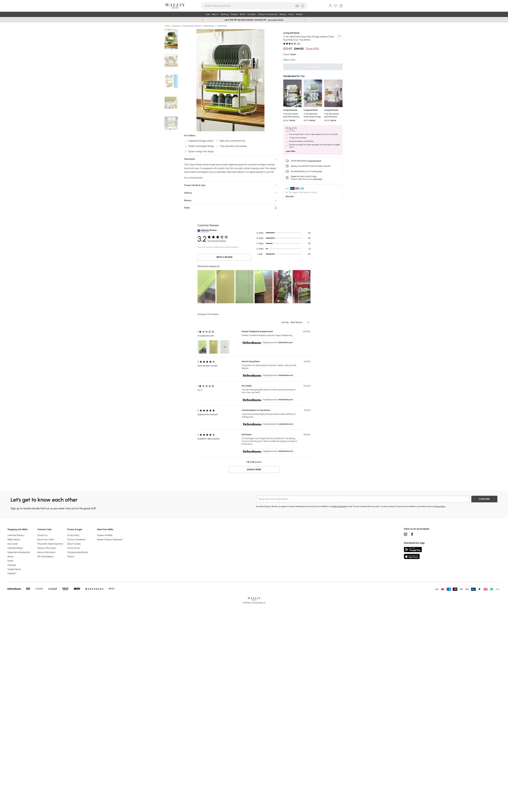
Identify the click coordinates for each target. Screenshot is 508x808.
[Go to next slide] (261, 80)
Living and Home (291, 33)
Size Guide (12, 543)
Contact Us (42, 535)
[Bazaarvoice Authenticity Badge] (207, 230)
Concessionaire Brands (77, 552)
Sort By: (285, 322)
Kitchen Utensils (209, 26)
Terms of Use (73, 548)
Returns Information (46, 552)
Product (70, 556)
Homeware (176, 26)
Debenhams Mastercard (18, 552)
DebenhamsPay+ (15, 548)
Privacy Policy (73, 535)
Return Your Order (45, 539)
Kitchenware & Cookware (192, 26)
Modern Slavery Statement (109, 539)
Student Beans (14, 569)
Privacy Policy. (440, 506)
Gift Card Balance (45, 556)
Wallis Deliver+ (14, 539)
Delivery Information (46, 548)
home (167, 26)
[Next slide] (305, 20)
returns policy (317, 179)
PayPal (10, 560)
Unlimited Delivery (15, 535)
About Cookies (74, 543)
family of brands (338, 506)
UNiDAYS (11, 573)
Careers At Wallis (104, 535)
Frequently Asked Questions (50, 543)
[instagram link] (405, 534)
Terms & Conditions (76, 539)
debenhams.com (285, 342)
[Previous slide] (202, 20)
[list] (230, 80)
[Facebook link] (412, 534)
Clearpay (11, 565)
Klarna (10, 556)
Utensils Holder (222, 26)
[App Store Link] (413, 553)
